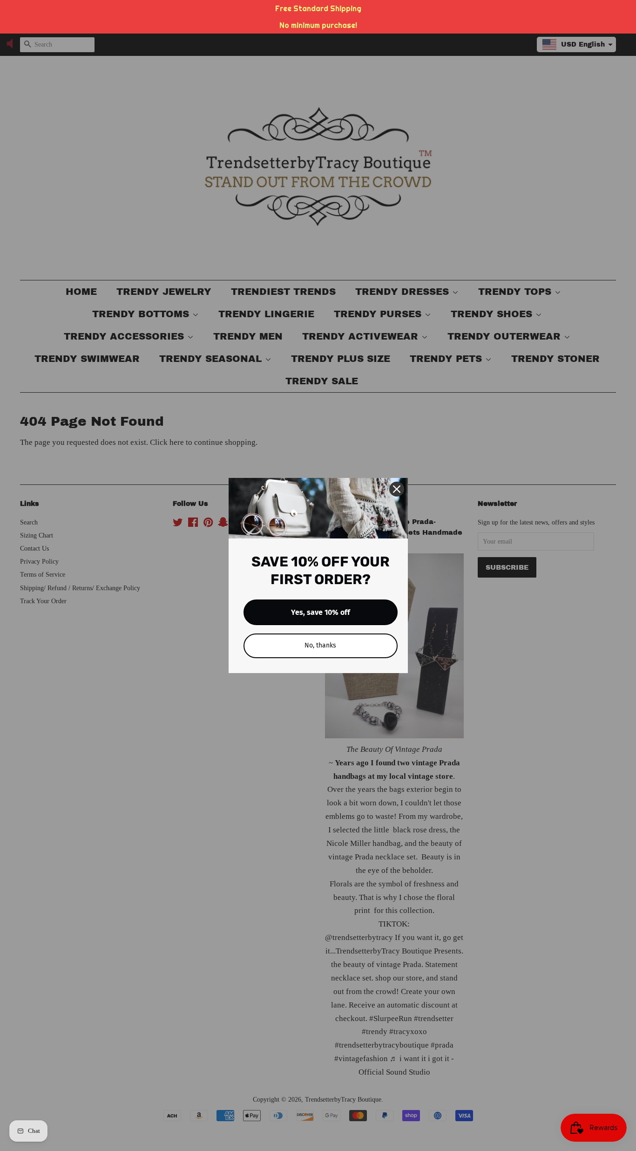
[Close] (397, 489)
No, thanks (320, 645)
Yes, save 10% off (320, 612)
